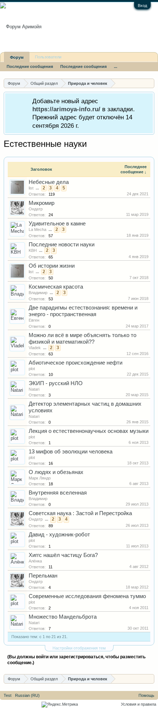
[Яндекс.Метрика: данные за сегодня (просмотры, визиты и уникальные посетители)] (60, 704)
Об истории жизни (52, 266)
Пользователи (48, 57)
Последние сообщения (30, 66)
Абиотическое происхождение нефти (75, 363)
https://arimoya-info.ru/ (66, 109)
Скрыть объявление (148, 100)
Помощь (146, 695)
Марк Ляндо (40, 478)
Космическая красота (56, 287)
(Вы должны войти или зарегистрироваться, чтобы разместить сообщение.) (76, 659)
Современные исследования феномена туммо (87, 596)
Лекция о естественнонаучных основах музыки (88, 431)
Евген (34, 320)
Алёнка (35, 561)
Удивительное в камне (57, 224)
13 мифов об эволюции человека (70, 452)
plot (32, 368)
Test (7, 695)
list (31, 188)
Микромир (41, 203)
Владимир (38, 292)
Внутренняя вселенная (58, 493)
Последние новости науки (61, 244)
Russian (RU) (27, 695)
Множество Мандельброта (63, 617)
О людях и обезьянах (56, 472)
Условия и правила (138, 704)
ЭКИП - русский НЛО (56, 383)
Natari (34, 389)
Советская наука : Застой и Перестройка (80, 513)
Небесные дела (49, 182)
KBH (33, 250)
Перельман (43, 576)
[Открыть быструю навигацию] (149, 83)
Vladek (35, 347)
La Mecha (37, 229)
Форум (17, 57)
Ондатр (36, 209)
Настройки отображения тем (79, 648)
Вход (142, 5)
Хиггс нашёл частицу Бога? (63, 555)
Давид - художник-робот (59, 535)
